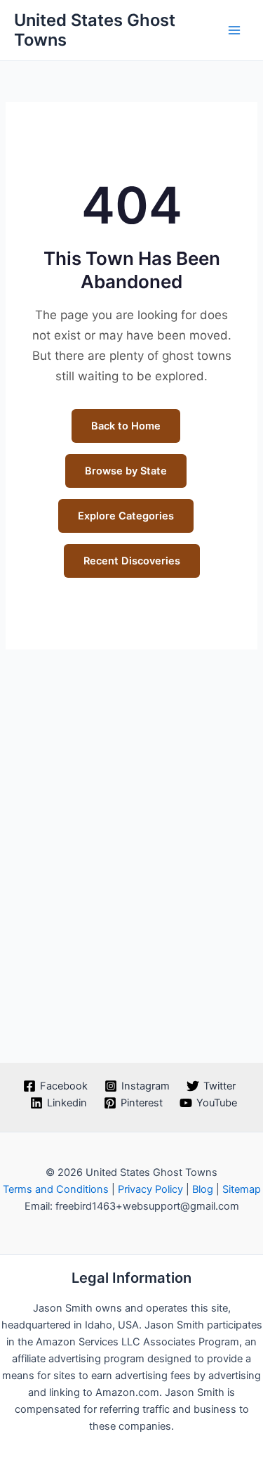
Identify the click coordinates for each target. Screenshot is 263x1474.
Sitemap (241, 1189)
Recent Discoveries (131, 561)
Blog (202, 1189)
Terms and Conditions (56, 1189)
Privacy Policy (150, 1189)
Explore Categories (126, 516)
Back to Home (126, 426)
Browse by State (126, 471)
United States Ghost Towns (94, 30)
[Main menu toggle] (234, 30)
